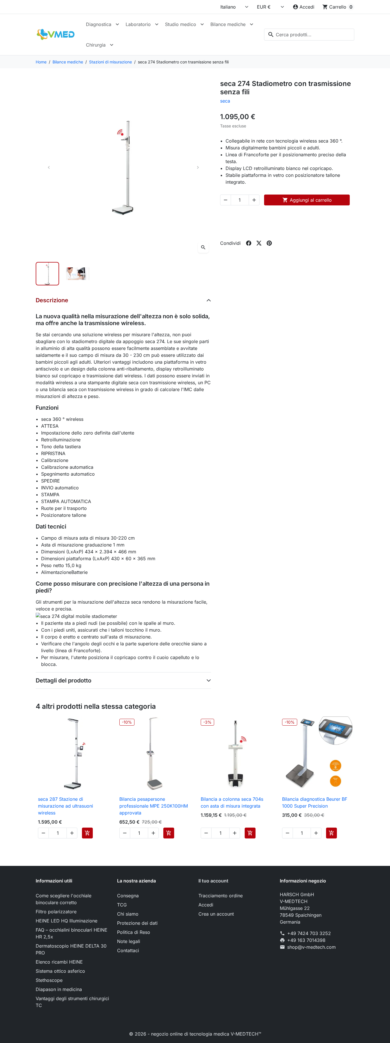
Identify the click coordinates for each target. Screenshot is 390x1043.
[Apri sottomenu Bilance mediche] (251, 24)
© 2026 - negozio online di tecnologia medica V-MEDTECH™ (195, 1034)
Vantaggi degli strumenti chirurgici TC (72, 1002)
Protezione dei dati (137, 923)
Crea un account (216, 914)
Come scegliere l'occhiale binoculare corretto (63, 899)
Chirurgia (96, 45)
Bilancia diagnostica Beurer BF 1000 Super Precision (314, 802)
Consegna (128, 895)
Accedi (205, 905)
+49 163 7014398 (306, 940)
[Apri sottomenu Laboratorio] (156, 24)
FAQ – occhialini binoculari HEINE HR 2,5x (71, 933)
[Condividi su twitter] (259, 243)
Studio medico (180, 24)
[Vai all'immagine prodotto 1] (47, 273)
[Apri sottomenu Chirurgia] (111, 45)
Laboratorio (138, 24)
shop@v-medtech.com (311, 947)
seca (225, 101)
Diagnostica (98, 24)
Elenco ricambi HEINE (59, 962)
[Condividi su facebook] (248, 243)
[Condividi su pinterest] (269, 243)
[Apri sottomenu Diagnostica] (117, 24)
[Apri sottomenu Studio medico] (202, 24)
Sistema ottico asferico (60, 971)
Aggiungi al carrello (307, 200)
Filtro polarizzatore (56, 911)
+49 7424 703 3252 (309, 933)
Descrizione (52, 300)
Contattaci (128, 950)
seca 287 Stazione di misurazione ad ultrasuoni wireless (65, 806)
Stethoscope (49, 980)
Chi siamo (127, 914)
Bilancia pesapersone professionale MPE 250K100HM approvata (153, 806)
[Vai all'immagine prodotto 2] (77, 273)
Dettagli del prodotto (63, 680)
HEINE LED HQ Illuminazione (66, 921)
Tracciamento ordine (220, 895)
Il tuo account (213, 881)
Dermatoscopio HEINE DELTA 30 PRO (71, 949)
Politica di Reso (133, 932)
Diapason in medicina (59, 989)
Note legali (128, 941)
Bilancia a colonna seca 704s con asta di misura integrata (232, 802)
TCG (122, 905)
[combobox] (309, 35)
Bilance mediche (228, 24)
